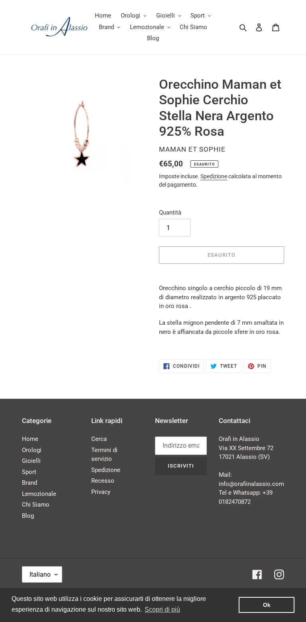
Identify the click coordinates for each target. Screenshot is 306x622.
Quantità (170, 212)
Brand (29, 482)
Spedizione (213, 176)
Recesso (102, 480)
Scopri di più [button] (162, 609)
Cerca (99, 439)
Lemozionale (39, 493)
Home (30, 439)
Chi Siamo (35, 504)
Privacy (100, 491)
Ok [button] (267, 605)
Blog (28, 515)
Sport (29, 472)
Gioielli (31, 460)
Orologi (31, 450)
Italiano (40, 574)
